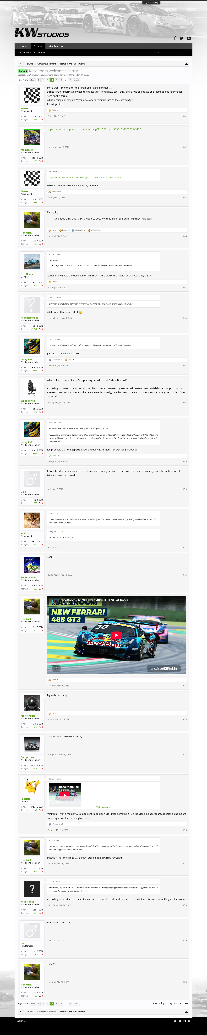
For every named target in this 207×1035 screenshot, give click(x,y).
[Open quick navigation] (186, 63)
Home (23, 46)
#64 (185, 236)
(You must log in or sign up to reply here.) (170, 1003)
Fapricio (25, 798)
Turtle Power (29, 577)
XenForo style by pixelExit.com (42, 1031)
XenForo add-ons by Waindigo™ (28, 1028)
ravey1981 (27, 359)
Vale (23, 491)
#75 (185, 754)
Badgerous (27, 757)
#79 (185, 940)
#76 (185, 830)
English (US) (22, 1021)
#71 (185, 547)
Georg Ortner (70, 75)
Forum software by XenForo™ (41, 1026)
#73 (185, 686)
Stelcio (25, 533)
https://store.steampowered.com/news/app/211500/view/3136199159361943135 (94, 129)
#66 (185, 318)
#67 (185, 365)
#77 (185, 863)
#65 (185, 287)
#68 (185, 402)
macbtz (25, 943)
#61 (185, 116)
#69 (185, 461)
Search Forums (24, 52)
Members (54, 46)
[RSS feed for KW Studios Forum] (189, 1021)
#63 (185, 197)
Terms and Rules (184, 1026)
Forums (38, 46)
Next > (76, 80)
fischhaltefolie (29, 317)
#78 (185, 905)
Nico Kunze (27, 901)
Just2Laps (27, 274)
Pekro (24, 108)
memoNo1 (27, 149)
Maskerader (28, 715)
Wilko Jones (28, 400)
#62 (185, 147)
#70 (185, 489)
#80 (185, 982)
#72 (185, 575)
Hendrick (26, 232)
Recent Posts (40, 52)
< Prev (32, 80)
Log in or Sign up (151, 2)
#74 (185, 719)
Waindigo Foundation (58, 1028)
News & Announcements (42, 75)
